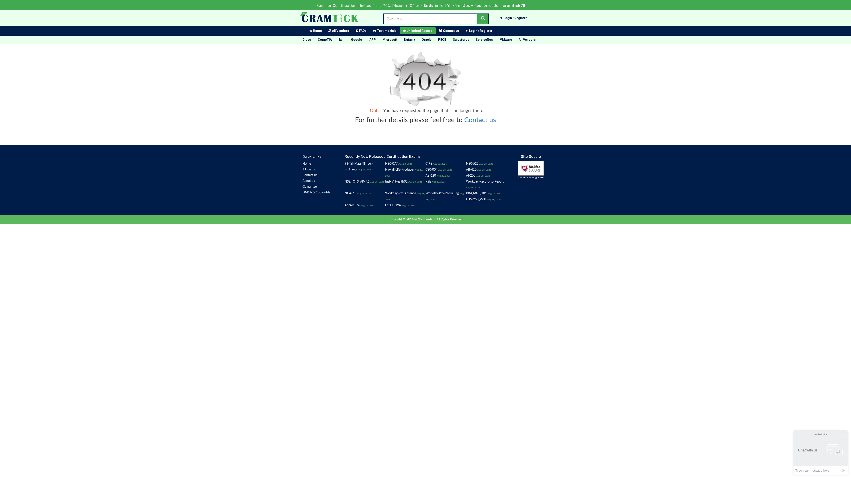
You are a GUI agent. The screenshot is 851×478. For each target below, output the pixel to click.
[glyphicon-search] (482, 19)
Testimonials (386, 31)
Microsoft (390, 39)
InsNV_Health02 (396, 181)
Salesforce (461, 39)
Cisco (307, 39)
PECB (442, 39)
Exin (341, 39)
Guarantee (310, 186)
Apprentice (352, 205)
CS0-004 (431, 169)
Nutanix (409, 39)
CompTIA (325, 39)
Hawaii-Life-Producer (399, 169)
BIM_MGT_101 (476, 193)
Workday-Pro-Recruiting (442, 193)
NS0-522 (472, 163)
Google (356, 39)
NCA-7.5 (350, 193)
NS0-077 (391, 163)
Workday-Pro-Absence (400, 193)
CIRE (429, 163)
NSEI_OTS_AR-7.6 (357, 181)
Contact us (450, 31)
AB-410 (471, 169)
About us (309, 181)
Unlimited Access (419, 31)
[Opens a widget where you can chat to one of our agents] (820, 452)
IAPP (372, 39)
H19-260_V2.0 (476, 199)
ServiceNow (484, 39)
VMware (506, 39)
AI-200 (470, 175)
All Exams (309, 169)
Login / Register (515, 18)
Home (317, 31)
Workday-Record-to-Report (485, 181)
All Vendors (340, 31)
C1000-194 (393, 205)
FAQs (362, 31)
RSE (428, 181)
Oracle (426, 39)
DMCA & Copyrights (316, 192)
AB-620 (431, 175)
